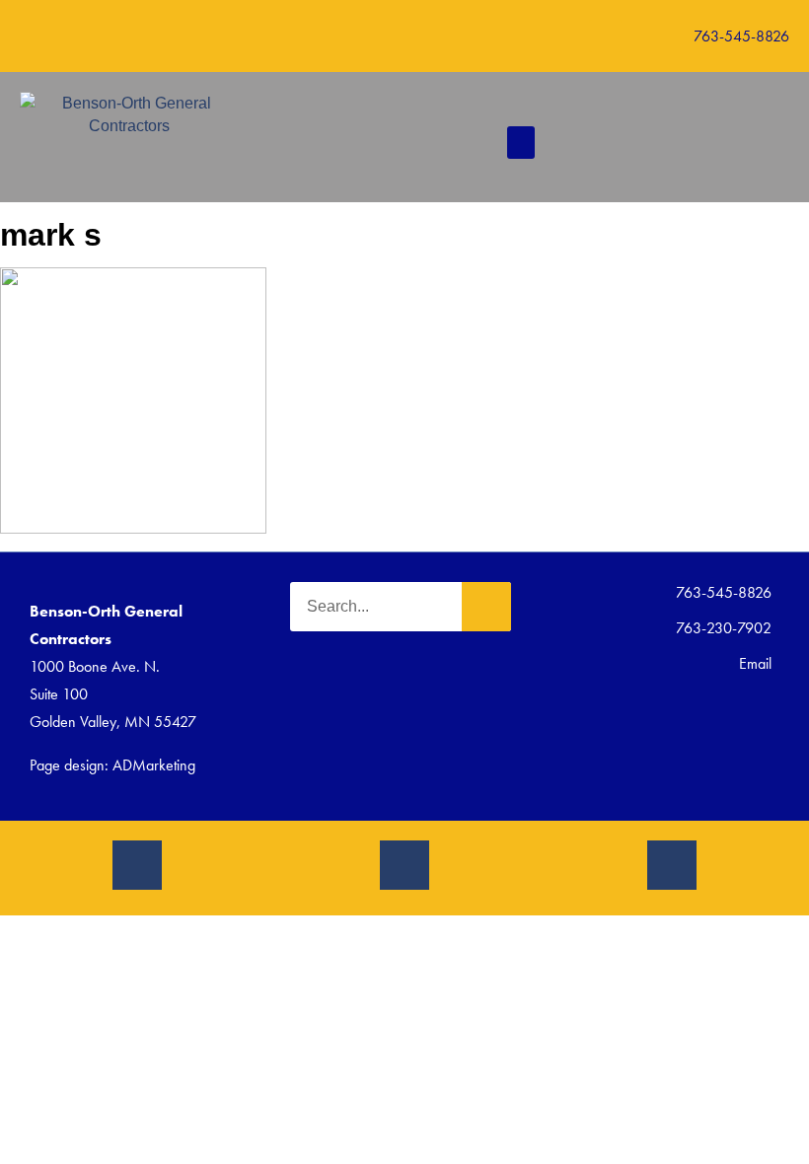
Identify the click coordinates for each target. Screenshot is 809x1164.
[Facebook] (404, 865)
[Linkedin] (672, 865)
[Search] (486, 606)
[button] (605, 36)
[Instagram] (137, 865)
